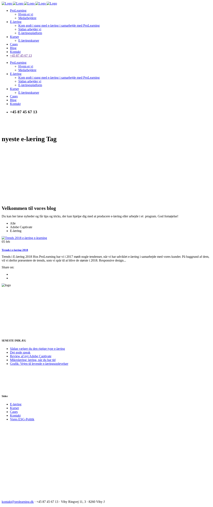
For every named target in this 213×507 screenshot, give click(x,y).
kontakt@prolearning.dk (18, 501)
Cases (14, 412)
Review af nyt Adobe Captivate (30, 356)
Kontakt (15, 415)
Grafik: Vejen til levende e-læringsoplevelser (39, 363)
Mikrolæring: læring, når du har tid (33, 360)
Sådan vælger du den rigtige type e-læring (37, 348)
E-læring (15, 404)
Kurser (14, 408)
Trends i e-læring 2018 (15, 250)
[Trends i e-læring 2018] (24, 238)
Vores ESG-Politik (22, 419)
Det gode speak (20, 352)
